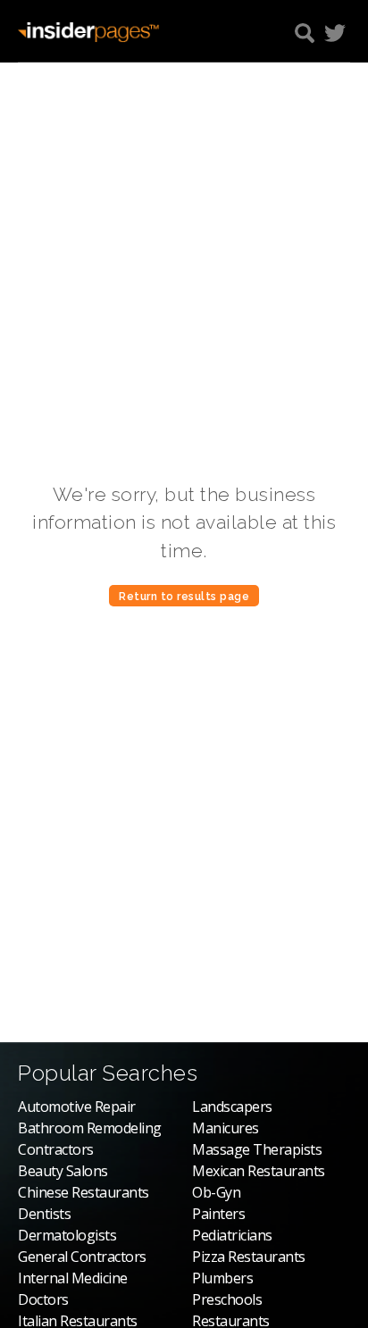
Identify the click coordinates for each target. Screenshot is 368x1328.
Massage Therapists (257, 1149)
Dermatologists (67, 1235)
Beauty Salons (63, 1171)
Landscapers (232, 1106)
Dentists (44, 1214)
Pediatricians (232, 1235)
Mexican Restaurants (258, 1171)
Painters (218, 1214)
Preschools (227, 1299)
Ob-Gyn (216, 1192)
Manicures (225, 1128)
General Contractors (82, 1256)
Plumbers (222, 1278)
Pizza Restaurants (248, 1256)
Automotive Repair (77, 1106)
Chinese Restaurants (83, 1192)
